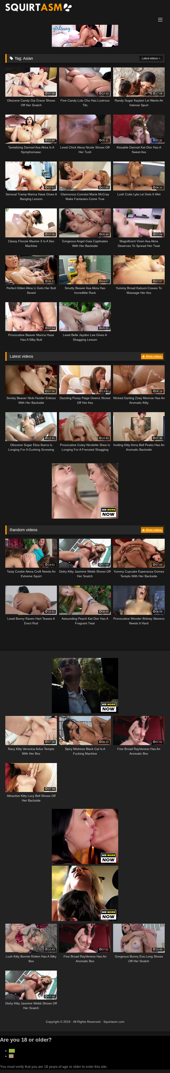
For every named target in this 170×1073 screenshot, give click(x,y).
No (11, 1056)
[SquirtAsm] (85, 8)
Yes (12, 1051)
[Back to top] (156, 1060)
